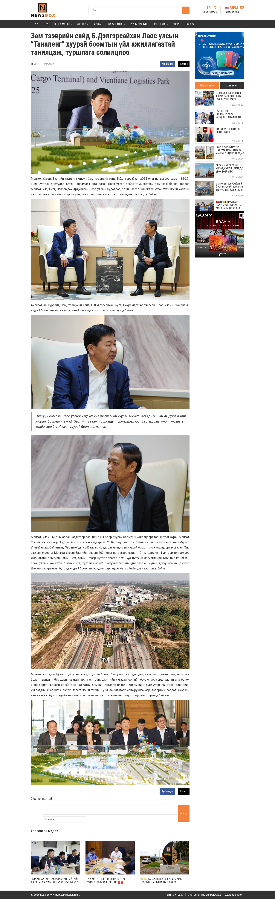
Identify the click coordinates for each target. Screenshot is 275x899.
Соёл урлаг (159, 24)
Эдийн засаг (115, 24)
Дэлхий (190, 24)
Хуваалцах (167, 63)
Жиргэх (184, 63)
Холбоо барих (233, 894)
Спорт (176, 24)
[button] (219, 76)
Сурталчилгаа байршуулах (204, 894)
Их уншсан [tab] (231, 85)
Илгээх (183, 813)
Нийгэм (97, 24)
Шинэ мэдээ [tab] (207, 85)
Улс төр (81, 24)
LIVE (47, 24)
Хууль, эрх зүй (138, 24)
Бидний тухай (175, 894)
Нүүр (36, 24)
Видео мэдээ (62, 24)
